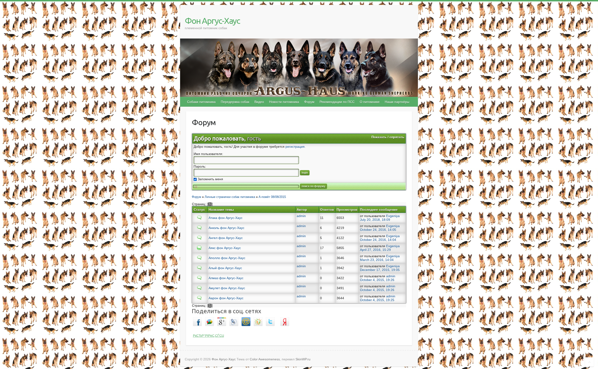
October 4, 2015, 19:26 (377, 280)
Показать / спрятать (387, 137)
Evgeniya (393, 216)
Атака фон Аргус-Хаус (225, 218)
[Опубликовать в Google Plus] (221, 320)
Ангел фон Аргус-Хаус (226, 238)
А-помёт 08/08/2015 (272, 197)
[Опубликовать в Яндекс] (284, 320)
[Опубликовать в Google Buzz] (209, 320)
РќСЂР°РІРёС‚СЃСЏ (208, 335)
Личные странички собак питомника (230, 197)
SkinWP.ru (302, 359)
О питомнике (370, 102)
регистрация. (295, 146)
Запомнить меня (210, 179)
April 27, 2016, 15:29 (375, 250)
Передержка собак (235, 102)
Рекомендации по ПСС (337, 102)
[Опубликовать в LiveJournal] (233, 320)
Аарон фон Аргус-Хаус (226, 298)
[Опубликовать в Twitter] (270, 320)
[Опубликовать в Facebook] (197, 320)
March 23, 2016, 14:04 (377, 260)
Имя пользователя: (208, 154)
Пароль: (200, 166)
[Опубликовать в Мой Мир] (246, 320)
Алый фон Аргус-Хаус (225, 268)
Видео (259, 102)
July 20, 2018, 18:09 (375, 219)
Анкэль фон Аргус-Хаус (226, 228)
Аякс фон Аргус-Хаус (225, 248)
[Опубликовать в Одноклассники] (258, 320)
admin (301, 216)
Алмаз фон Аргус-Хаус (226, 278)
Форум (309, 102)
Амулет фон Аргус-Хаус (227, 288)
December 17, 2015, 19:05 (380, 270)
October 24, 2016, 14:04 (378, 240)
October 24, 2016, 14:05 (378, 230)
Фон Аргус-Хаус (212, 20)
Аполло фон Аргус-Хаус (227, 258)
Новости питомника (284, 102)
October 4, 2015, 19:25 (377, 300)
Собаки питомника (201, 102)
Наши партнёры (397, 102)
